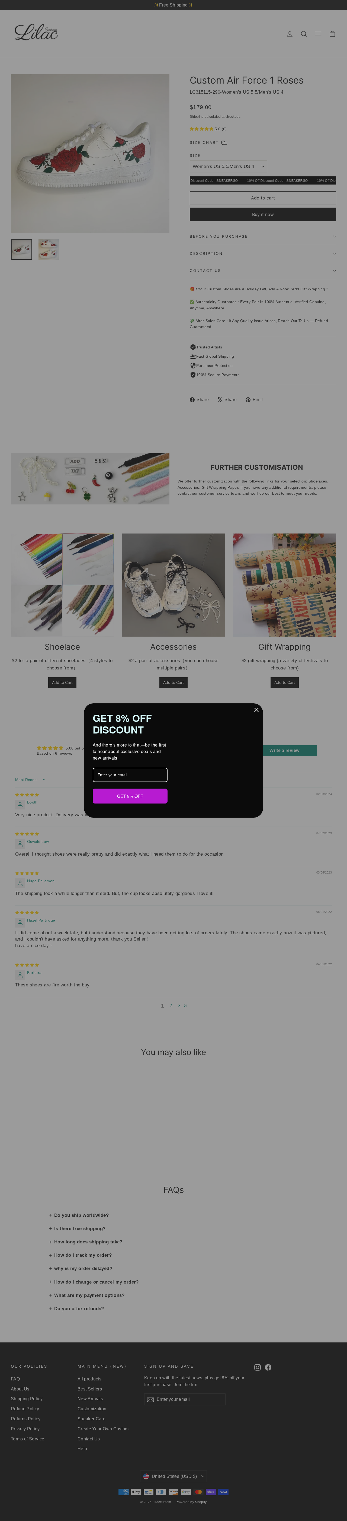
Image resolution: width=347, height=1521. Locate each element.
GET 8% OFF (130, 795)
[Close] (256, 710)
